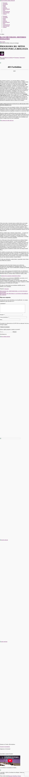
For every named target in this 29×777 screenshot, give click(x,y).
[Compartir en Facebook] (1, 62)
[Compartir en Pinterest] (5, 62)
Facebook (5, 7)
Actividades (5, 4)
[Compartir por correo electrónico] (10, 62)
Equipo (4, 5)
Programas (5, 2)
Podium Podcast (6, 9)
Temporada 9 (22, 57)
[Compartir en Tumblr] (8, 62)
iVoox (4, 10)
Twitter (4, 6)
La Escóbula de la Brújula (7, 57)
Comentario (3, 302)
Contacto (5, 13)
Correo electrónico (4, 316)
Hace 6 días (2, 41)
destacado (6, 288)
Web (1, 319)
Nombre (2, 314)
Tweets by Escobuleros (5, 746)
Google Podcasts (6, 11)
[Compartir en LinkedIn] (6, 62)
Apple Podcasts (6, 12)
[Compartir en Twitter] (3, 62)
